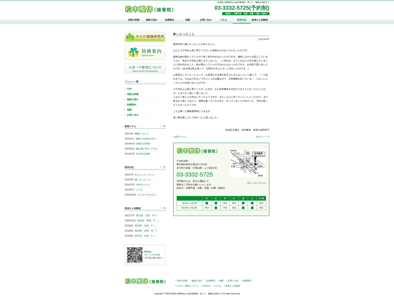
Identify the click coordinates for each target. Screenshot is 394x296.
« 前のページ (180, 136)
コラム (218, 286)
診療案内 (131, 104)
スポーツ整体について (187, 286)
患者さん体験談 (232, 286)
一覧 (163, 126)
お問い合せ (133, 115)
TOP (129, 89)
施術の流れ (133, 99)
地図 (129, 109)
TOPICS (206, 286)
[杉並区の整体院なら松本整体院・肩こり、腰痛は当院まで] (149, 11)
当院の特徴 (133, 94)
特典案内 (247, 280)
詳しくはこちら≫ (256, 183)
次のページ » (262, 136)
